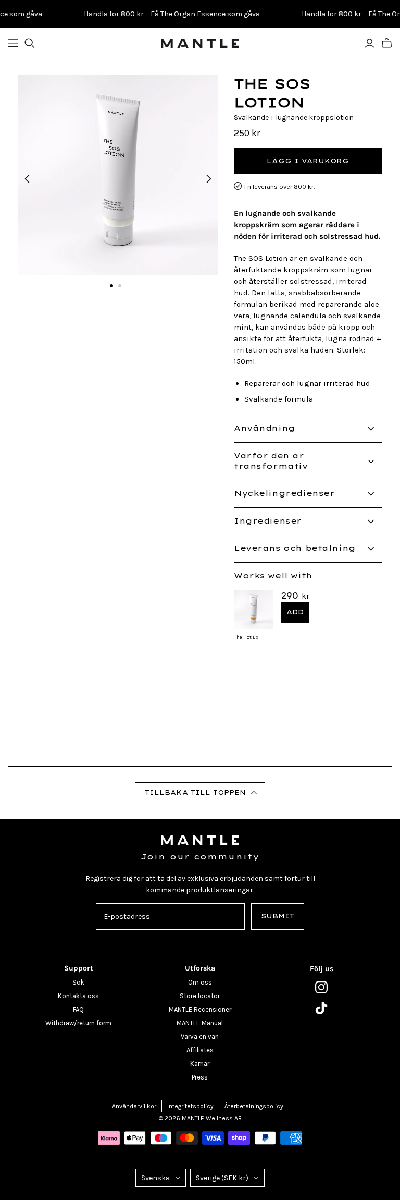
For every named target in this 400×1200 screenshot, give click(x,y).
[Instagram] (322, 987)
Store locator (200, 996)
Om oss (200, 982)
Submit (277, 916)
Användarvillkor (134, 1106)
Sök (78, 982)
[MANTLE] (200, 43)
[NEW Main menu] (13, 43)
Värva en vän (200, 1036)
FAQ (78, 1009)
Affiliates (200, 1050)
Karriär (199, 1064)
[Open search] (29, 43)
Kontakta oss (78, 996)
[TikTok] (322, 1008)
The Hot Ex (246, 637)
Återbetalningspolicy (253, 1106)
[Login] (369, 43)
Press (200, 1077)
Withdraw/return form (78, 1023)
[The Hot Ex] (253, 608)
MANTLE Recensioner (200, 1009)
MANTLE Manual (200, 1023)
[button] (200, 792)
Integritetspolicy (190, 1106)
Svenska (155, 1177)
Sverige (222, 1177)
